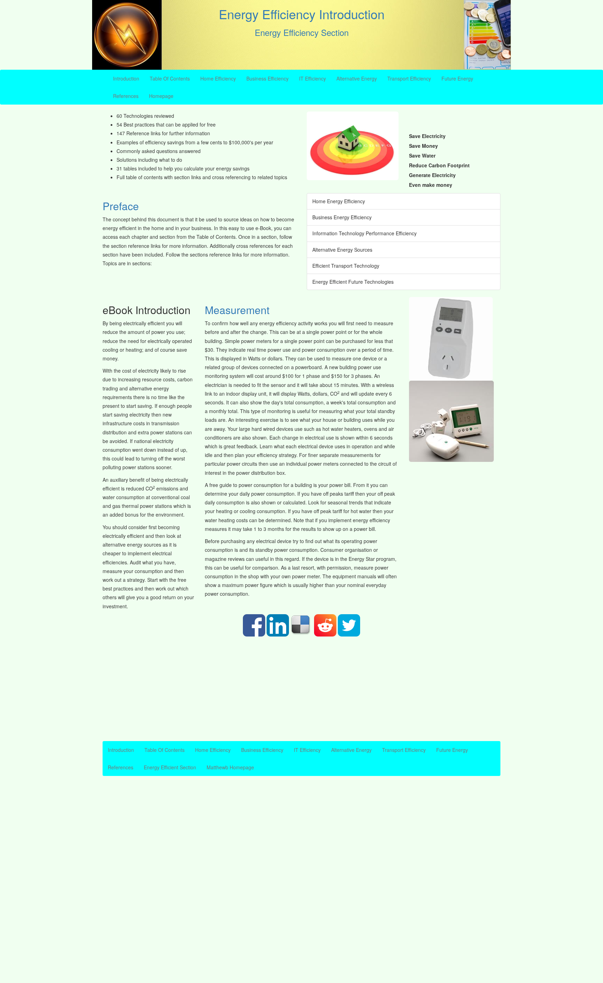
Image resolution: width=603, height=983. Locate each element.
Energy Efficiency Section (302, 32)
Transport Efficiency (409, 78)
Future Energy (457, 78)
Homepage (161, 95)
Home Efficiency (218, 78)
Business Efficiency (267, 78)
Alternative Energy (356, 78)
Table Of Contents (170, 78)
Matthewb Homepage (230, 767)
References (126, 95)
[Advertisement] (301, 689)
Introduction (126, 78)
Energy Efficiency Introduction (302, 14)
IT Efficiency (312, 78)
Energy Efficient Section (170, 767)
